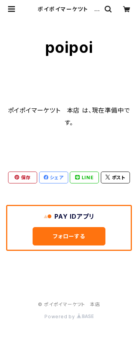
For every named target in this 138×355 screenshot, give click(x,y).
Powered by (60, 316)
